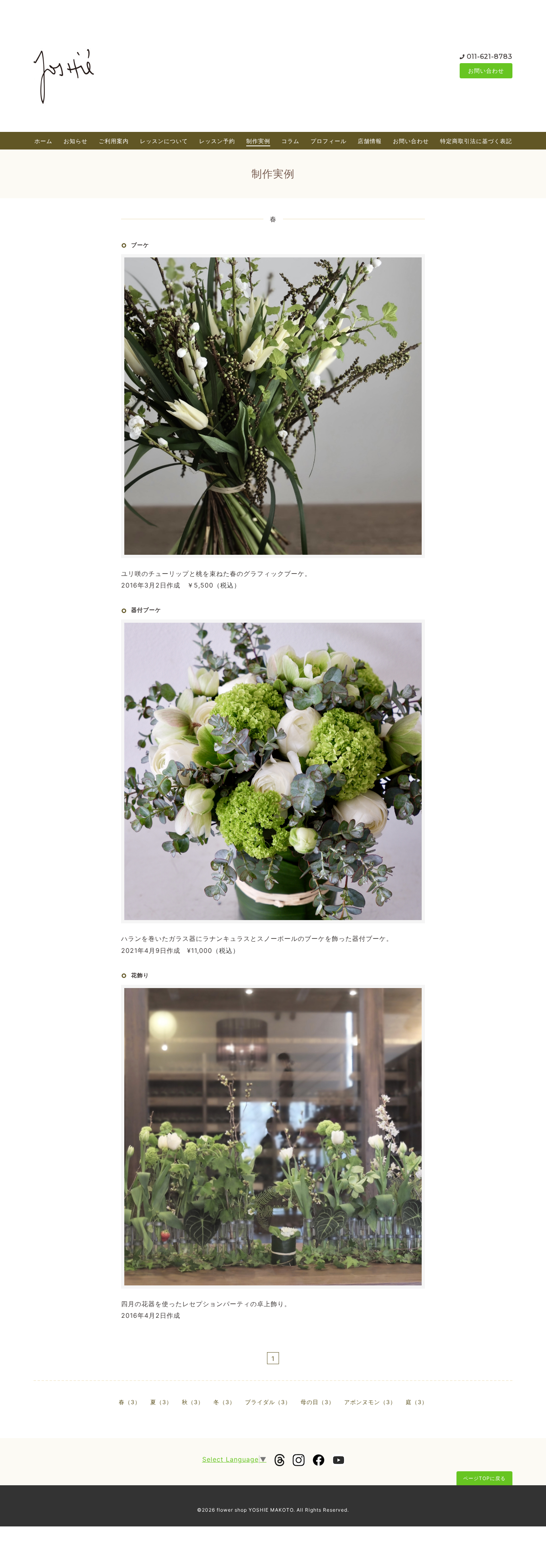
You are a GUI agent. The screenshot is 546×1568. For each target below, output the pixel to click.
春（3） (130, 1402)
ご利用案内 (114, 140)
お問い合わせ (486, 70)
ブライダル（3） (268, 1402)
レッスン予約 (217, 140)
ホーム (43, 140)
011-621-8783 (489, 56)
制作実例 (258, 140)
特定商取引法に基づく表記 (476, 140)
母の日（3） (318, 1402)
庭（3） (417, 1402)
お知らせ (76, 140)
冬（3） (224, 1402)
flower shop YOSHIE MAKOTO (255, 1510)
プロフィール (329, 140)
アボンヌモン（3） (370, 1402)
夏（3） (161, 1402)
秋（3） (193, 1402)
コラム (290, 140)
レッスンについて (164, 140)
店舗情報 (370, 140)
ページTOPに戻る (484, 1478)
